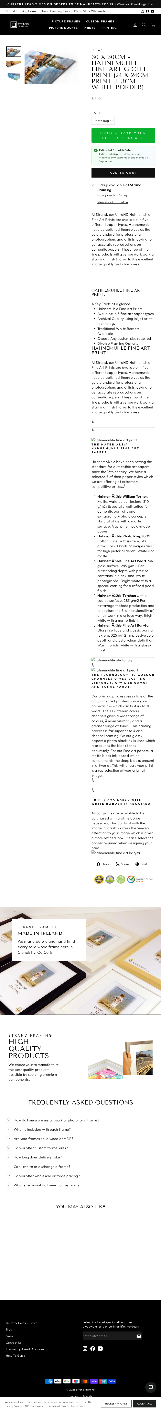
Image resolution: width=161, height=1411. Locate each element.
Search (11, 1336)
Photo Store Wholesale (89, 11)
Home (95, 50)
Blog (9, 1329)
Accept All (144, 1403)
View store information (112, 202)
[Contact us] (150, 1387)
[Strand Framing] (19, 25)
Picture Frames (66, 21)
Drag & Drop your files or (123, 135)
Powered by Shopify (80, 1395)
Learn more (78, 1405)
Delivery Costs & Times (21, 1323)
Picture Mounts (63, 27)
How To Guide (15, 1355)
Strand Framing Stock (55, 11)
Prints (90, 27)
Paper (97, 113)
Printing (109, 27)
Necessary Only (116, 1403)
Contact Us (13, 1342)
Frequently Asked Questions (25, 1349)
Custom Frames (100, 21)
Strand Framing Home (21, 11)
